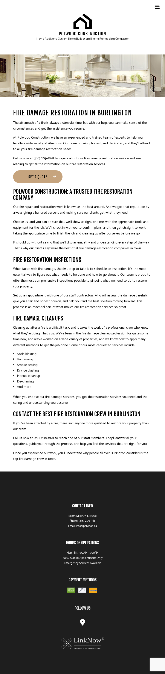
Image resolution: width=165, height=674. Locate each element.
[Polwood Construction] (82, 21)
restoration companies (113, 248)
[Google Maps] (82, 624)
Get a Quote (37, 177)
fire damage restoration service (106, 158)
